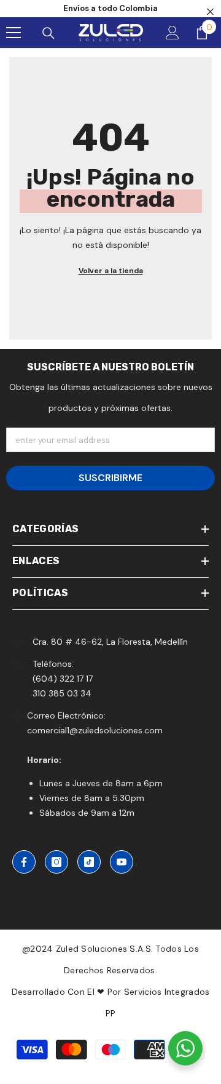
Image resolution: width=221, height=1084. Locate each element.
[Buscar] (48, 33)
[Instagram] (56, 862)
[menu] (13, 32)
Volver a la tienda (111, 271)
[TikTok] (89, 862)
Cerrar (210, 12)
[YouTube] (121, 862)
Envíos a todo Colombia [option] (110, 8)
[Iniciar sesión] (172, 32)
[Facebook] (24, 862)
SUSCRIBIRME (110, 477)
